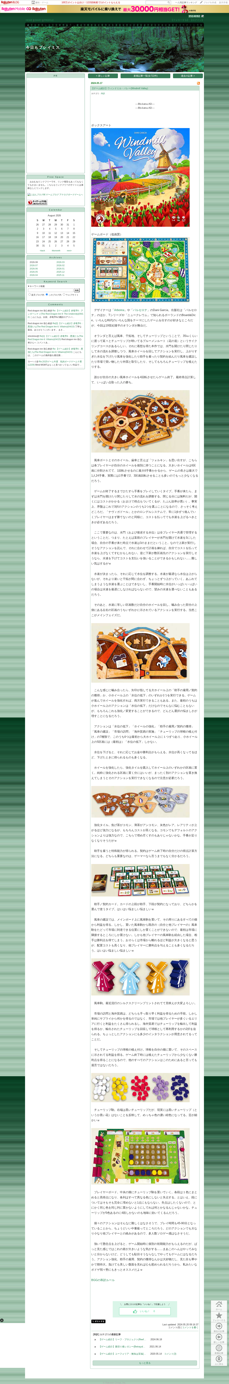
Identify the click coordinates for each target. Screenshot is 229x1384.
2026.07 (34, 265)
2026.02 (61, 265)
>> (186, 2)
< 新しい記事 (103, 75)
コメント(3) (170, 1353)
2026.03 (61, 262)
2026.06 (34, 268)
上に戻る (219, 1364)
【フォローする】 (180, 20)
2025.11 (60, 275)
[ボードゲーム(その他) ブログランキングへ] (37, 204)
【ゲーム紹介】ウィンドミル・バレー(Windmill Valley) (119, 88)
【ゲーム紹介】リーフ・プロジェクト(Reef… (122, 1339)
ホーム (219, 1309)
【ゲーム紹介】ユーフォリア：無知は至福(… (122, 1353)
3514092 (194, 16)
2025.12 (61, 272)
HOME (29, 20)
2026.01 (61, 268)
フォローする (219, 1320)
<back (42, 251)
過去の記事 (219, 1331)
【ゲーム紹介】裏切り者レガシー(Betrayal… (122, 1346)
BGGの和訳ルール (103, 1280)
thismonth (56, 251)
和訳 (103, 93)
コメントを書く (190, 1327)
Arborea (119, 310)
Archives (55, 257)
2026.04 (34, 275)
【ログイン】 (197, 20)
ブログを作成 (209, 2)
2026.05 (34, 272)
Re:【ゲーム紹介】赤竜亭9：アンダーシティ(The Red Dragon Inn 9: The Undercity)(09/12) (55, 313)
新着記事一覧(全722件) (145, 75)
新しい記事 (219, 1342)
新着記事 (219, 1353)
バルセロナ (140, 310)
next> (69, 251)
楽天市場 (223, 2)
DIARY (38, 20)
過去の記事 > (188, 75)
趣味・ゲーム (41, 2)
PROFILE (49, 20)
